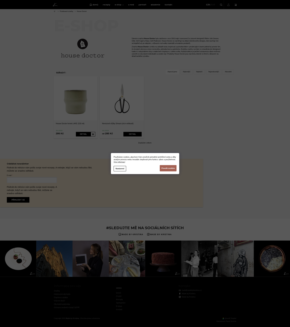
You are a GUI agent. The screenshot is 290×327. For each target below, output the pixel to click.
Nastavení (120, 168)
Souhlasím (168, 168)
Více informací (119, 162)
